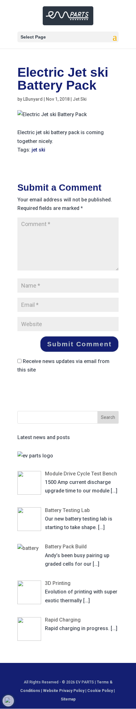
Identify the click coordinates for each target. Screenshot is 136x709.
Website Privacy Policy (63, 690)
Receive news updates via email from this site (63, 365)
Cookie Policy (100, 690)
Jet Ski (80, 99)
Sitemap (68, 699)
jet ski (38, 150)
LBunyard (33, 99)
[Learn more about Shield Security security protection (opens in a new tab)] (8, 700)
